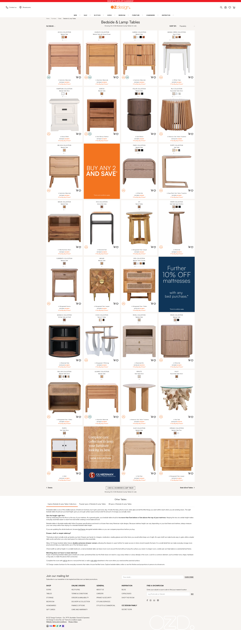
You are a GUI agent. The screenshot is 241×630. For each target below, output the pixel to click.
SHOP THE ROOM (128, 598)
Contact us (12, 7)
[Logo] (120, 7)
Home (47, 18)
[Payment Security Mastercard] (54, 625)
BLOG (124, 590)
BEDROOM (50, 601)
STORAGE (49, 598)
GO (192, 594)
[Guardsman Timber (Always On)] (102, 454)
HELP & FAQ (75, 590)
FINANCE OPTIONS (78, 605)
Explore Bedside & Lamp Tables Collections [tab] (62, 504)
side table (94, 560)
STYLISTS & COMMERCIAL (105, 605)
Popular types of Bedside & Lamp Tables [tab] (92, 504)
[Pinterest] (158, 600)
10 (181, 40)
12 (183, 40)
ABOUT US (100, 590)
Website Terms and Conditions (56, 622)
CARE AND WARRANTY (79, 609)
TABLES (49, 593)
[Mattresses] (177, 284)
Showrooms (27, 7)
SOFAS (48, 590)
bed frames (81, 529)
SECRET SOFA (127, 609)
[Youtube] (154, 600)
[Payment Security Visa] (50, 626)
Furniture (53, 18)
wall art (65, 560)
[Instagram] (150, 600)
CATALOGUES (126, 593)
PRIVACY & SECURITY (103, 598)
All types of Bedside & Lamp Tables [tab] (120, 504)
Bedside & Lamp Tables (69, 18)
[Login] (226, 7)
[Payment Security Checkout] (47, 626)
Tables (59, 18)
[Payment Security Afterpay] (57, 626)
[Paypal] (60, 626)
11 (182, 40)
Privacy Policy (73, 622)
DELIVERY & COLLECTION (80, 601)
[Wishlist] (231, 7)
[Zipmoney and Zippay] (63, 626)
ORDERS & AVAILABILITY (80, 598)
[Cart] (234, 7)
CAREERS (99, 593)
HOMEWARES (51, 605)
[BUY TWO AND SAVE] (102, 171)
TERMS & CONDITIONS (79, 593)
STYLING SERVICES (103, 601)
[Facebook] (147, 600)
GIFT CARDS (50, 609)
